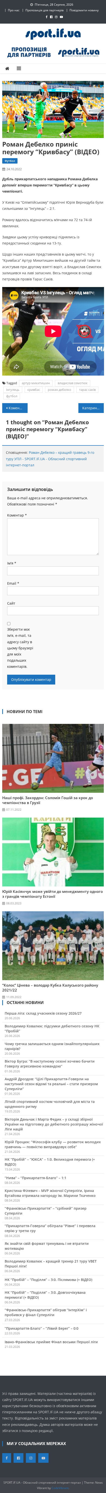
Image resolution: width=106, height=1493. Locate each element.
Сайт (11, 603)
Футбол (10, 161)
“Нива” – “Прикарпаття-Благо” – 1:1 (35, 1177)
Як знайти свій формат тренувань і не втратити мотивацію (47, 1246)
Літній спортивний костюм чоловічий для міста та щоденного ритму (50, 1104)
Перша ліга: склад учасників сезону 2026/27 (43, 1013)
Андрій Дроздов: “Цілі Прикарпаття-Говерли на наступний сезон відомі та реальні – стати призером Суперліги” (51, 1084)
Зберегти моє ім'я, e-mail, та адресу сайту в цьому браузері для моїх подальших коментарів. (20, 648)
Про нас (13, 10)
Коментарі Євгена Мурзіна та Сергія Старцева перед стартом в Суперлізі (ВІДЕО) (18, 408)
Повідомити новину (84, 10)
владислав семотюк (73, 383)
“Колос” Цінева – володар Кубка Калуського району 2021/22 (50, 987)
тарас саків (87, 389)
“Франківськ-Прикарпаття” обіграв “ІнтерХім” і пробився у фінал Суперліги (46, 1312)
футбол (11, 396)
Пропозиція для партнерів (44, 10)
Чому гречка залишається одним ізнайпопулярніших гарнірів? (52, 1046)
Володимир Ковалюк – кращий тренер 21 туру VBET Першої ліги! (51, 1263)
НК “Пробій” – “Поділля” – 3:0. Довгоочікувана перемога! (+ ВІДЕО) (45, 1295)
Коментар (17, 515)
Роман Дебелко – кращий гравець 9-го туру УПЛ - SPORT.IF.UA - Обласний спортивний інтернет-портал (50, 458)
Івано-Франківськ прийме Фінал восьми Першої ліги (51, 1342)
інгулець (12, 389)
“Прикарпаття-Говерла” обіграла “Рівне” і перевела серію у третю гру (50, 1228)
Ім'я (11, 563)
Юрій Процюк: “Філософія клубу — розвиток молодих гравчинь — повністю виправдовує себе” (53, 1144)
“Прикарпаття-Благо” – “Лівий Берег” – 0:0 (41, 1328)
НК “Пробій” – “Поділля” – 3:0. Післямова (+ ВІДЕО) (48, 1279)
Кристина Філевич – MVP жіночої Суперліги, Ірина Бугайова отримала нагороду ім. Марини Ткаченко (50, 1193)
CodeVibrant (60, 1488)
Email (13, 583)
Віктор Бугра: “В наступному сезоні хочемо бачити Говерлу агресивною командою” (50, 1063)
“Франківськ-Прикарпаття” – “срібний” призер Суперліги (46, 1211)
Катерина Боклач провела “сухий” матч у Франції (93, 408)
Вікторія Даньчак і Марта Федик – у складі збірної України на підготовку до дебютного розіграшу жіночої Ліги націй (54, 1124)
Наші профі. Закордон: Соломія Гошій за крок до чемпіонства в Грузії (47, 800)
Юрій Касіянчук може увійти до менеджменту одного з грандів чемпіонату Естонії (52, 894)
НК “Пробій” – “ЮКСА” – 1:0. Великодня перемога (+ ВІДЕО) (50, 1162)
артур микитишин (36, 383)
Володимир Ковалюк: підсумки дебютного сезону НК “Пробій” (52, 1028)
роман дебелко (59, 389)
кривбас (33, 389)
